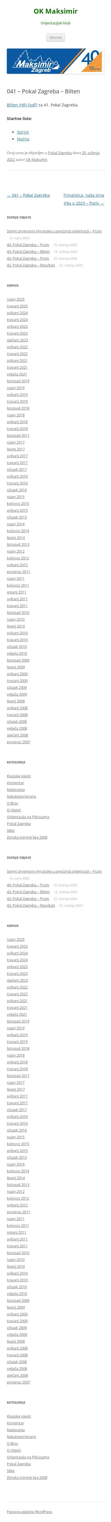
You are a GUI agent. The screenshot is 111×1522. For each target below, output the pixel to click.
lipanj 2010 (16, 626)
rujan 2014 (15, 523)
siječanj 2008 (17, 735)
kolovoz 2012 (18, 557)
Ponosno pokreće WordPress (29, 1511)
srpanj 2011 (16, 592)
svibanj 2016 (17, 476)
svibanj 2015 (17, 510)
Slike (11, 830)
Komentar (15, 782)
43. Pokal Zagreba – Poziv (28, 258)
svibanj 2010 (17, 632)
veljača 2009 (17, 694)
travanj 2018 (17, 428)
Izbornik (56, 37)
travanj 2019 (17, 401)
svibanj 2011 (17, 598)
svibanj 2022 (17, 346)
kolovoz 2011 (18, 585)
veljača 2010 (17, 653)
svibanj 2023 (17, 326)
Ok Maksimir (36, 159)
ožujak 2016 (17, 489)
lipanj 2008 (16, 701)
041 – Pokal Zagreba (28, 195)
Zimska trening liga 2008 (27, 837)
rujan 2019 (15, 387)
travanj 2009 (17, 680)
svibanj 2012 (17, 564)
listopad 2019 (18, 380)
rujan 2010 (15, 619)
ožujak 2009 (17, 687)
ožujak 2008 (17, 721)
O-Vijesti (14, 810)
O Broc (12, 803)
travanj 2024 (17, 319)
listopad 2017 (18, 435)
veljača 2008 (17, 728)
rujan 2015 (15, 496)
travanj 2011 (17, 605)
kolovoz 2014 (18, 530)
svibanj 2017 (17, 455)
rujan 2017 (15, 442)
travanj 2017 (17, 462)
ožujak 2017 (17, 469)
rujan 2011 (15, 578)
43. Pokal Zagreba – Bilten (28, 251)
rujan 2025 (15, 299)
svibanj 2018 (17, 421)
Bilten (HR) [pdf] (22, 105)
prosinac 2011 (18, 571)
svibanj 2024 (17, 312)
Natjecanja (16, 789)
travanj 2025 (17, 305)
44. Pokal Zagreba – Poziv (28, 244)
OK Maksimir (56, 11)
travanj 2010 (17, 639)
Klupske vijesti (19, 775)
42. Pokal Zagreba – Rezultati (31, 265)
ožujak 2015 (17, 517)
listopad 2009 (18, 660)
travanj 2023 (17, 333)
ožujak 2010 (17, 646)
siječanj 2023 (17, 340)
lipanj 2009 (16, 666)
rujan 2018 (15, 414)
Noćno (23, 139)
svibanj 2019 (17, 394)
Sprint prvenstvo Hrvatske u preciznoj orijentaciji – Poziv (54, 231)
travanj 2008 (17, 714)
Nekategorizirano (21, 796)
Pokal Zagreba (60, 152)
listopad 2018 (18, 408)
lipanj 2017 (16, 449)
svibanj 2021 (17, 360)
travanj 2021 (17, 367)
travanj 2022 (17, 353)
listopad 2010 (18, 612)
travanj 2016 (17, 483)
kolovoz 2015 (18, 503)
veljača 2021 (17, 374)
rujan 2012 (15, 551)
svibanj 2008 (17, 707)
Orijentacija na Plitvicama (28, 816)
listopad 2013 (18, 544)
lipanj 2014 (16, 537)
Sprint (23, 132)
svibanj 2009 (17, 673)
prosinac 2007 (18, 741)
